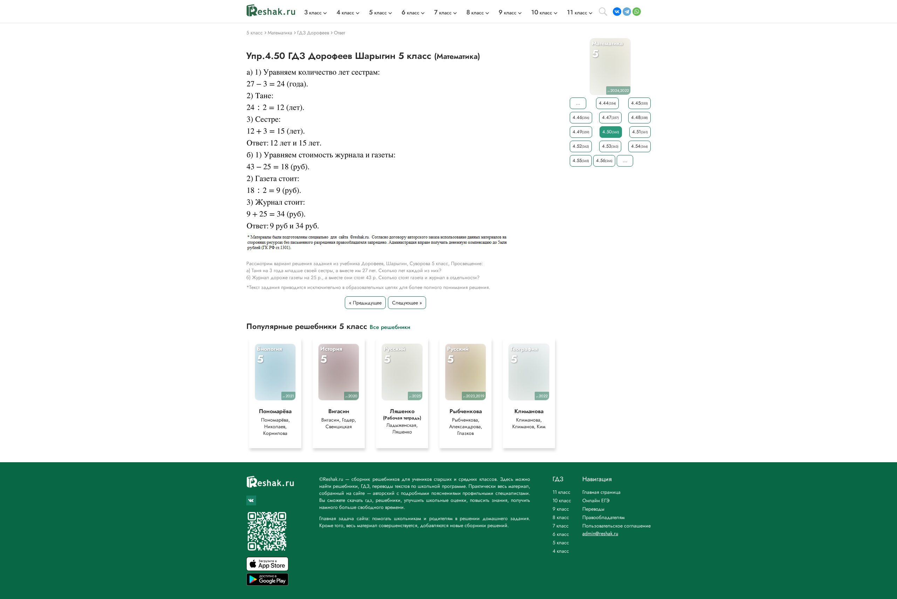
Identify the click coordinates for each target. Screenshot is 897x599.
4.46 (581, 117)
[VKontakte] (617, 11)
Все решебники (390, 326)
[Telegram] (627, 11)
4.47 (610, 117)
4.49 (581, 131)
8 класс (561, 517)
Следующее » (407, 302)
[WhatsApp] (636, 11)
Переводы (593, 508)
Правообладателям (603, 517)
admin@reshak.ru (600, 533)
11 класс (561, 492)
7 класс (561, 525)
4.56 (604, 160)
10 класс (562, 500)
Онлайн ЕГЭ (596, 500)
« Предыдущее (365, 302)
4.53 (610, 146)
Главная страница (601, 492)
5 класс (561, 542)
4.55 (581, 160)
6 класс (561, 534)
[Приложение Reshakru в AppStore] (267, 569)
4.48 (639, 117)
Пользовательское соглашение (616, 525)
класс (313, 12)
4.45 (639, 103)
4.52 (581, 146)
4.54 (639, 146)
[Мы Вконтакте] (251, 500)
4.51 (640, 131)
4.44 (607, 103)
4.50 (610, 131)
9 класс (561, 508)
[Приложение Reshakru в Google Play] (267, 584)
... (578, 103)
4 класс (561, 550)
